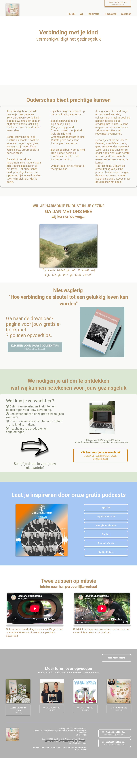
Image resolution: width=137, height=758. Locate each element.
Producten (110, 14)
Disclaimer (81, 741)
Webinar (126, 14)
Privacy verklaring (51, 741)
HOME (71, 14)
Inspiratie (93, 14)
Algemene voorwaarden (68, 741)
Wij (81, 14)
